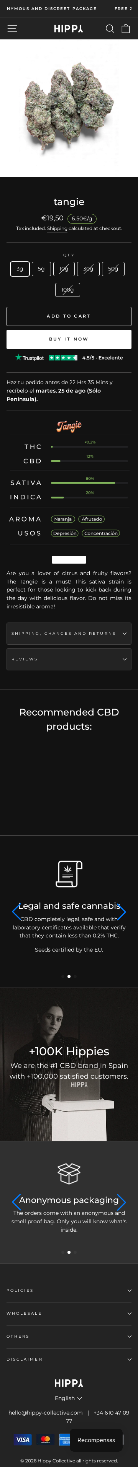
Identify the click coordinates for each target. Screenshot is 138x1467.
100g (67, 290)
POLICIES (20, 1290)
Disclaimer (25, 1359)
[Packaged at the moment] (69, 874)
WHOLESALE (25, 1313)
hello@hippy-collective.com (45, 1413)
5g (41, 269)
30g (88, 269)
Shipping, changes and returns (64, 633)
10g (64, 269)
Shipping (57, 228)
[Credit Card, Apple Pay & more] (69, 1174)
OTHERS (18, 1336)
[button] (62, 976)
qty (68, 255)
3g (19, 269)
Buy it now (69, 339)
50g (113, 269)
